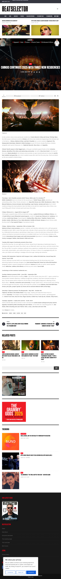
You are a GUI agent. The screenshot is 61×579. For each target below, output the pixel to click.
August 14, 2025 (27, 72)
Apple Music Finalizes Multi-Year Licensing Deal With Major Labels (36, 455)
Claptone (18, 313)
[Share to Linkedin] (37, 72)
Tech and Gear (49, 16)
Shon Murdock (28, 457)
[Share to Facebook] (32, 72)
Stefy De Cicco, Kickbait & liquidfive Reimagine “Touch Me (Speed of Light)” (45, 20)
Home (5, 16)
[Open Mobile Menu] (57, 8)
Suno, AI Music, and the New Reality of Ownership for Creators (35, 436)
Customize (10, 572)
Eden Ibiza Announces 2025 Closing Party (9, 20)
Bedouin (10, 313)
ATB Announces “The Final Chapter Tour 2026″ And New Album (35, 475)
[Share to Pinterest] (39, 72)
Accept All (31, 572)
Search (56, 368)
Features (22, 16)
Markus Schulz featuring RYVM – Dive (18, 1)
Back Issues (56, 16)
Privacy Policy (5, 554)
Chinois (14, 313)
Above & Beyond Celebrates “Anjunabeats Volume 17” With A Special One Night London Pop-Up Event (48, 356)
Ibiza (22, 313)
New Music (16, 16)
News (10, 16)
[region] (20, 566)
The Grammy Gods (40, 16)
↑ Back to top (30, 577)
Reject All (20, 572)
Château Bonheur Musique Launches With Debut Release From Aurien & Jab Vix (11, 356)
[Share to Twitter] (34, 72)
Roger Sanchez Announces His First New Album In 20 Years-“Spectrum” (30, 355)
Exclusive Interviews (30, 16)
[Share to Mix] (58, 96)
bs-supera (3, 22)
